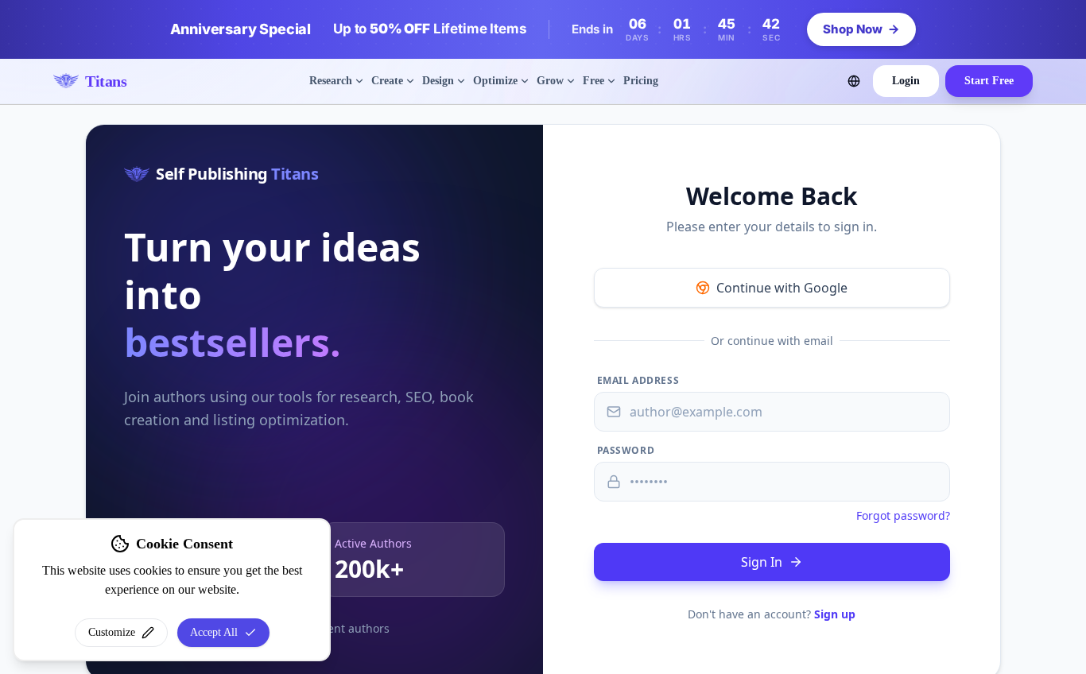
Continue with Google (781, 287)
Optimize (495, 81)
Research (330, 81)
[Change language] (854, 81)
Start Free (989, 81)
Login (906, 81)
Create (387, 81)
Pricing (640, 81)
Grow (550, 81)
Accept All (214, 632)
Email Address (638, 380)
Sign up (834, 614)
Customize (111, 632)
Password (626, 450)
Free (593, 81)
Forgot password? (903, 515)
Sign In (761, 562)
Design (438, 81)
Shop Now (852, 29)
